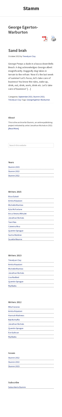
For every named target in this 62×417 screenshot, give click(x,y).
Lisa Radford (13, 277)
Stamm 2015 (13, 167)
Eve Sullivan (13, 332)
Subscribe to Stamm (17, 387)
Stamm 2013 (38, 96)
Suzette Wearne (15, 239)
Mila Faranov (14, 307)
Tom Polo (12, 222)
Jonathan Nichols (16, 218)
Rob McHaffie (14, 319)
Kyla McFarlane (15, 209)
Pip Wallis (12, 286)
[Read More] (13, 128)
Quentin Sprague (15, 230)
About (11, 117)
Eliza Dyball (13, 196)
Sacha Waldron (15, 235)
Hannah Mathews (16, 315)
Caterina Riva (14, 226)
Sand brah (17, 50)
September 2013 (25, 96)
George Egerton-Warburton (38, 99)
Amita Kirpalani (15, 200)
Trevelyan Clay (14, 99)
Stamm (31, 8)
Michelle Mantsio (15, 205)
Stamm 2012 (13, 175)
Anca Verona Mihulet (17, 213)
